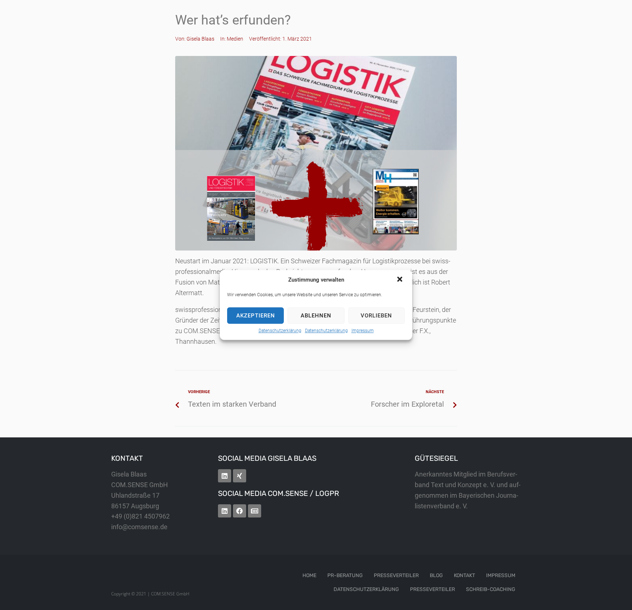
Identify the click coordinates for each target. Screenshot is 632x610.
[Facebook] (239, 510)
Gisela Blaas (200, 39)
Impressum (362, 330)
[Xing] (239, 475)
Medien (235, 39)
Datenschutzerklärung (280, 330)
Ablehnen (316, 315)
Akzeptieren (255, 315)
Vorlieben (376, 315)
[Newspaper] (254, 510)
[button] (400, 279)
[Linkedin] (224, 475)
